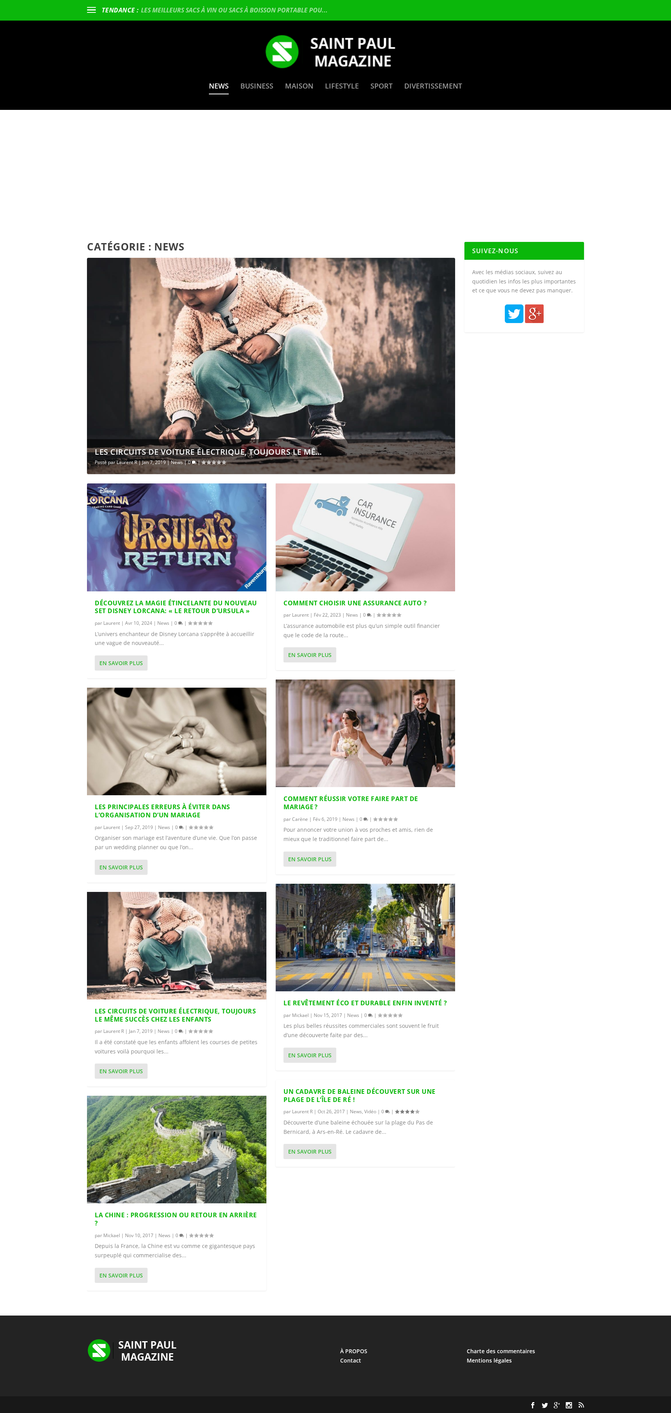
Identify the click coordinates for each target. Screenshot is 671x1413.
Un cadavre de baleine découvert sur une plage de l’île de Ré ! (359, 1095)
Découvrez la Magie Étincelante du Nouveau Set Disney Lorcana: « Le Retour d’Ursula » (176, 607)
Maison (299, 86)
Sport (381, 86)
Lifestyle (342, 86)
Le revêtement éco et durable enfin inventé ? (365, 1003)
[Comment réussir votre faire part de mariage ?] (365, 733)
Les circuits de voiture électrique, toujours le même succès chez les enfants (175, 1015)
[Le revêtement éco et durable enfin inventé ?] (365, 937)
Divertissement (433, 86)
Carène (300, 819)
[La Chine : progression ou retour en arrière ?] (176, 1149)
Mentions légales (489, 1360)
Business (256, 86)
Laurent (111, 623)
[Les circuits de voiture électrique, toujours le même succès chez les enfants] (176, 945)
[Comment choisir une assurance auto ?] (365, 537)
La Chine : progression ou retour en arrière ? (176, 1219)
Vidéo (370, 1111)
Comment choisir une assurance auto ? (355, 603)
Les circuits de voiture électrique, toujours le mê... (208, 452)
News (219, 86)
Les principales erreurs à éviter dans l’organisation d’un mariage (162, 811)
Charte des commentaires (501, 1351)
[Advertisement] (335, 168)
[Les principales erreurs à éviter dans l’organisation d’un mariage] (176, 741)
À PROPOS (353, 1351)
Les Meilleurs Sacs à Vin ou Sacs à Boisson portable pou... (234, 10)
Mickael (111, 1235)
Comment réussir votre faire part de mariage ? (350, 802)
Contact (350, 1360)
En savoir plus (121, 663)
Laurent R (126, 462)
